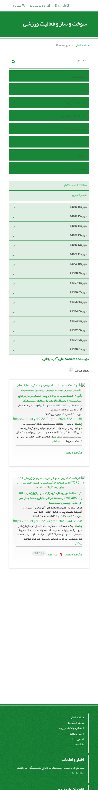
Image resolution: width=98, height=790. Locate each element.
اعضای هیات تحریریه (71, 728)
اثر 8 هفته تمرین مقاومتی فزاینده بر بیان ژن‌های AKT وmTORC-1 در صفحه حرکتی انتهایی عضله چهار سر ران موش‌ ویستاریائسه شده (50, 498)
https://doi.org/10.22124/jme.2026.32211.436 (47, 419)
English (61, 6)
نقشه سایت (77, 744)
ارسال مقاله (77, 142)
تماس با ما (79, 169)
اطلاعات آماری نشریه (72, 116)
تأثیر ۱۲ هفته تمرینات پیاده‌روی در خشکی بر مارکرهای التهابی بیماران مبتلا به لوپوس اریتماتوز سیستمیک (50, 398)
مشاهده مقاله (73, 452)
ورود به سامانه (39, 6)
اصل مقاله (46, 554)
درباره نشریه (76, 722)
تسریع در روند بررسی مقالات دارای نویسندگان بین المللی (50, 768)
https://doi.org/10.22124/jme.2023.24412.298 (47, 521)
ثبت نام (17, 6)
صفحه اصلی (82, 45)
